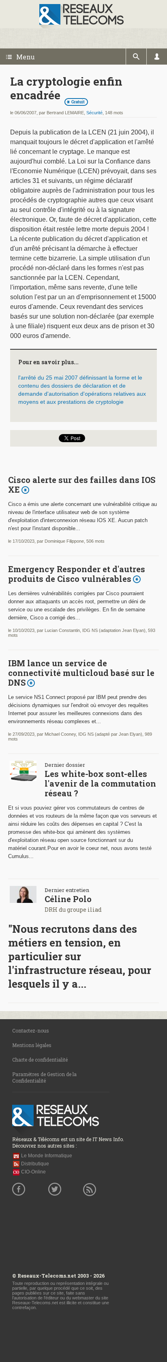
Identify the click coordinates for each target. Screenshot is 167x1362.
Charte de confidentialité (40, 1059)
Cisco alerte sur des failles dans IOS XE (81, 484)
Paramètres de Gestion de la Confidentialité (44, 1077)
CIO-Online (33, 1172)
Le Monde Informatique (46, 1155)
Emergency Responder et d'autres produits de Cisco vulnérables (76, 574)
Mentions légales (31, 1045)
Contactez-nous (30, 1030)
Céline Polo (68, 899)
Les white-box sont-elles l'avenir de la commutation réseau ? (100, 783)
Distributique (35, 1164)
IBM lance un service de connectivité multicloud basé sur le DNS (81, 673)
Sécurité (94, 112)
